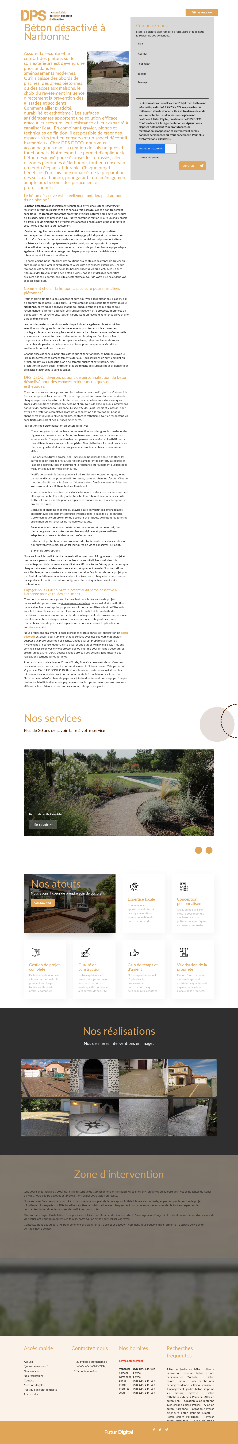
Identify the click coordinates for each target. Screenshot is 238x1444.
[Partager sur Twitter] (160, 1429)
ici (168, 138)
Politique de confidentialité (40, 1389)
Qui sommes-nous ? (88, 12)
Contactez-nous (42, 902)
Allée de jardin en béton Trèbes (190, 1369)
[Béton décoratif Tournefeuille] (94, 1117)
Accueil (64, 12)
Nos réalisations (143, 12)
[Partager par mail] (166, 1429)
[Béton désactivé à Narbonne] (108, 79)
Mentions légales (34, 1384)
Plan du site (31, 1394)
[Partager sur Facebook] (154, 1429)
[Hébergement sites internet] (119, 1438)
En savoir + (42, 824)
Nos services (116, 12)
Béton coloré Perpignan (184, 1416)
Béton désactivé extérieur (47, 814)
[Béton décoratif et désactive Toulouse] (94, 1078)
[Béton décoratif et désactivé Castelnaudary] (192, 1078)
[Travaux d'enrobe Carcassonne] (192, 1117)
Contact (167, 12)
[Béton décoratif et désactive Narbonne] (45, 1078)
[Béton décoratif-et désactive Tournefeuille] (143, 1078)
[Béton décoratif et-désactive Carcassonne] (45, 1117)
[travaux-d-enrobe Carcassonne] (143, 1117)
